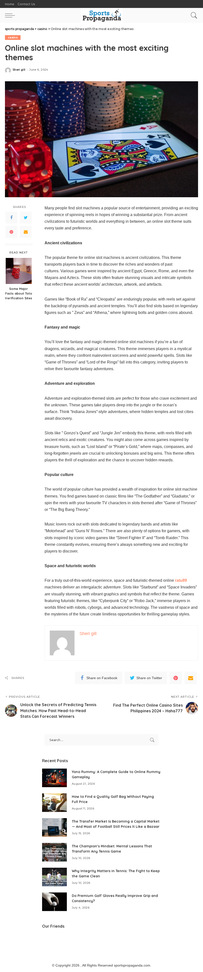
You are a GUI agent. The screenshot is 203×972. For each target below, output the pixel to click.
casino (13, 37)
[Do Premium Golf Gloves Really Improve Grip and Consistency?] (54, 901)
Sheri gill (19, 69)
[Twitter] (26, 217)
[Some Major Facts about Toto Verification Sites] (19, 271)
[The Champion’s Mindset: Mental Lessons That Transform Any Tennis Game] (54, 852)
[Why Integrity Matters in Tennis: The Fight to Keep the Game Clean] (54, 877)
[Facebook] (11, 217)
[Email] (26, 232)
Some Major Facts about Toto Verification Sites (18, 293)
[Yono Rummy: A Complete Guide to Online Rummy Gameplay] (54, 778)
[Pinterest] (11, 232)
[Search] (193, 15)
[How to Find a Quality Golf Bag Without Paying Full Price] (54, 802)
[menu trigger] (11, 15)
